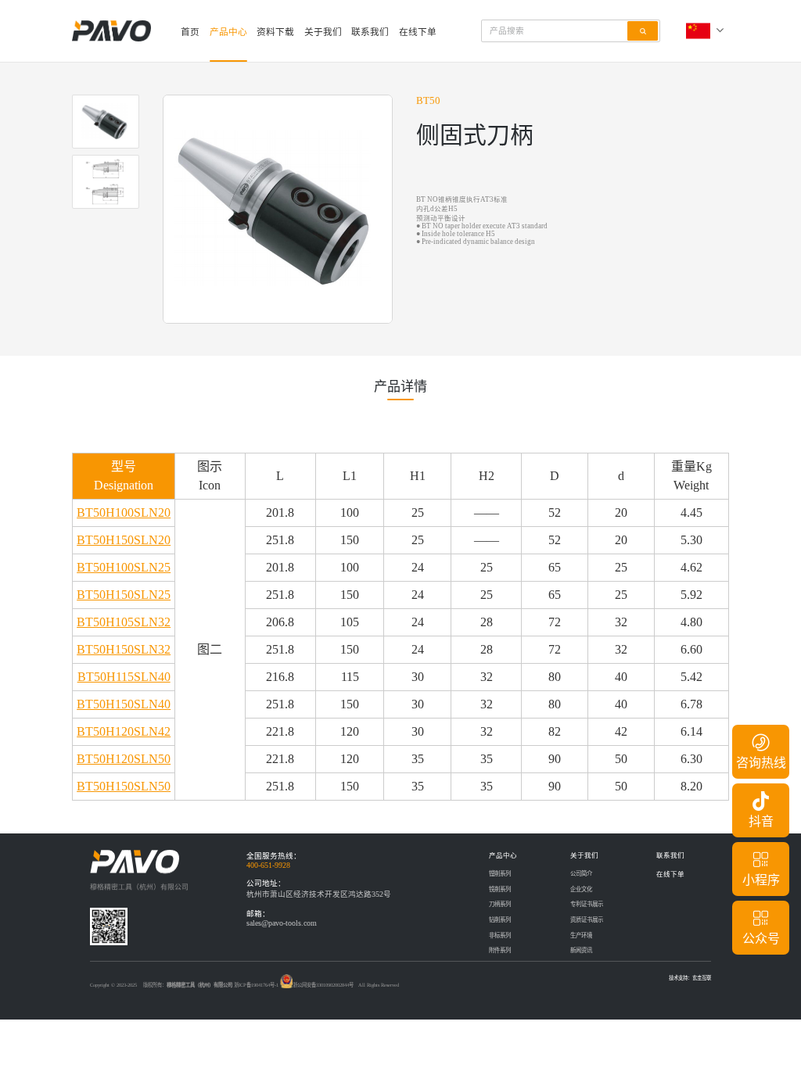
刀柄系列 (500, 904)
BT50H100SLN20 (124, 512)
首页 (190, 32)
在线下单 (417, 32)
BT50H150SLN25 (124, 594)
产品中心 (228, 32)
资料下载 (275, 32)
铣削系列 (500, 889)
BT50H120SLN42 (124, 731)
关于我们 (323, 32)
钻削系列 (500, 919)
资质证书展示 (586, 919)
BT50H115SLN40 (124, 676)
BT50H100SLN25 (124, 567)
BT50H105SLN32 (124, 622)
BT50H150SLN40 (124, 704)
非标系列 (500, 935)
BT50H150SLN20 (124, 540)
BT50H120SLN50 (124, 758)
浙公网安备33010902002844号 (323, 984)
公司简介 (581, 873)
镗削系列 (500, 873)
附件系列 (500, 950)
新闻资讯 (581, 950)
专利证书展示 (586, 904)
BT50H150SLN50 (124, 786)
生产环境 (581, 935)
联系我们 (370, 32)
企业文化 (581, 889)
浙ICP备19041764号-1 (256, 984)
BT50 (428, 100)
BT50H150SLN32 (124, 649)
